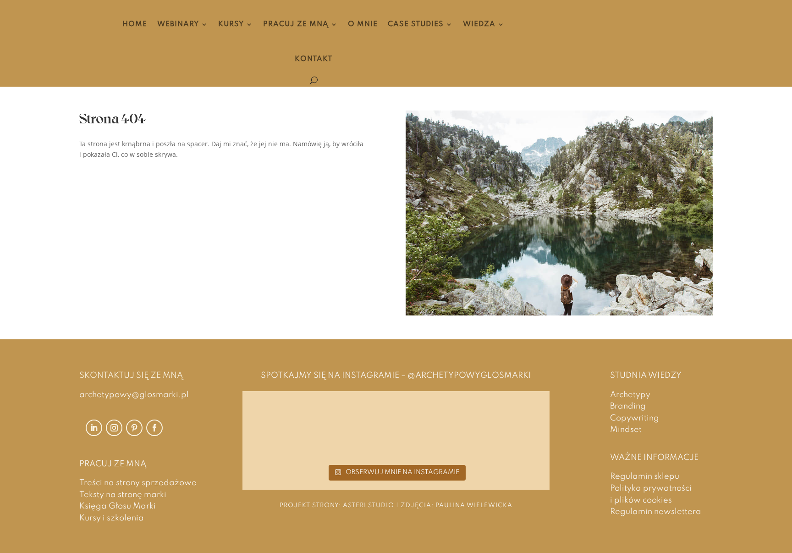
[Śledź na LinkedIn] (94, 428)
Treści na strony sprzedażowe (138, 483)
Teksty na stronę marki (122, 495)
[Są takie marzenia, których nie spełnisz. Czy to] (396, 430)
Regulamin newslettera (655, 512)
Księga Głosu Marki (117, 506)
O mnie (363, 24)
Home (134, 24)
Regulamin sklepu (644, 476)
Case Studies (416, 24)
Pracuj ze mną (296, 24)
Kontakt (313, 59)
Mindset (626, 430)
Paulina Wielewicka (473, 506)
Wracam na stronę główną (152, 178)
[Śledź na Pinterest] (134, 428)
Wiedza (479, 24)
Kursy (231, 24)
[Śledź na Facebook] (154, 428)
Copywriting (634, 418)
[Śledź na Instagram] (114, 428)
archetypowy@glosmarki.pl (134, 395)
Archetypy (630, 395)
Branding (628, 406)
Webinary (178, 24)
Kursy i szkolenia (111, 518)
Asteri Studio (368, 506)
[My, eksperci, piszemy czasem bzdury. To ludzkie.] (495, 430)
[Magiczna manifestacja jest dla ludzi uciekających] (296, 430)
